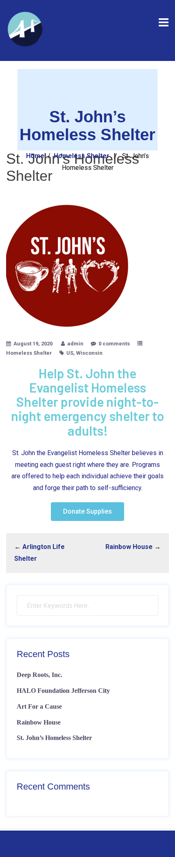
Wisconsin (89, 353)
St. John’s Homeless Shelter (54, 737)
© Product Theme (33, 844)
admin (75, 344)
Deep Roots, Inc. (39, 674)
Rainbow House (129, 547)
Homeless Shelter (81, 156)
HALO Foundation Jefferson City (63, 690)
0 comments (114, 344)
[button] (87, 511)
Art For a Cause (39, 706)
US (69, 353)
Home (35, 156)
